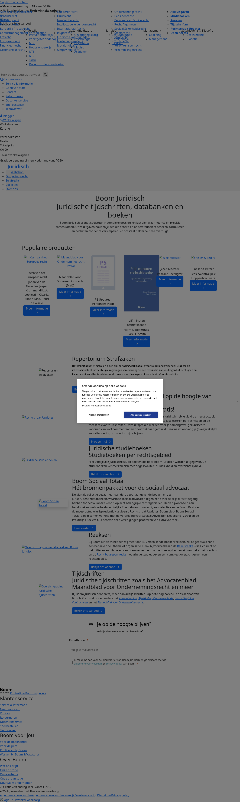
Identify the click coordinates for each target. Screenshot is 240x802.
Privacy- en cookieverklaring (96, 405)
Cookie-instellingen (99, 415)
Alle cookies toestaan (141, 415)
